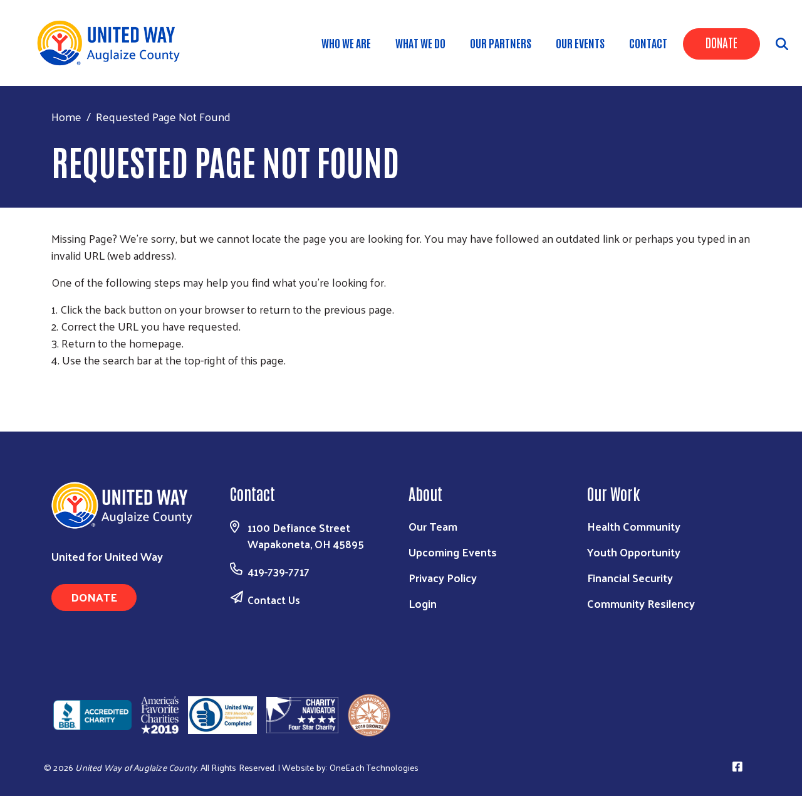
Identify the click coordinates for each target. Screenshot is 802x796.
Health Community (633, 526)
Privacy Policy (443, 577)
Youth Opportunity (633, 551)
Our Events (580, 42)
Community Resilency (641, 603)
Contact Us (273, 599)
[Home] (112, 43)
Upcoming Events (453, 551)
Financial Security (630, 577)
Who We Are (346, 42)
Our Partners (500, 42)
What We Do (420, 42)
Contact (648, 42)
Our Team (433, 526)
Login (423, 603)
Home (66, 116)
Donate (721, 42)
